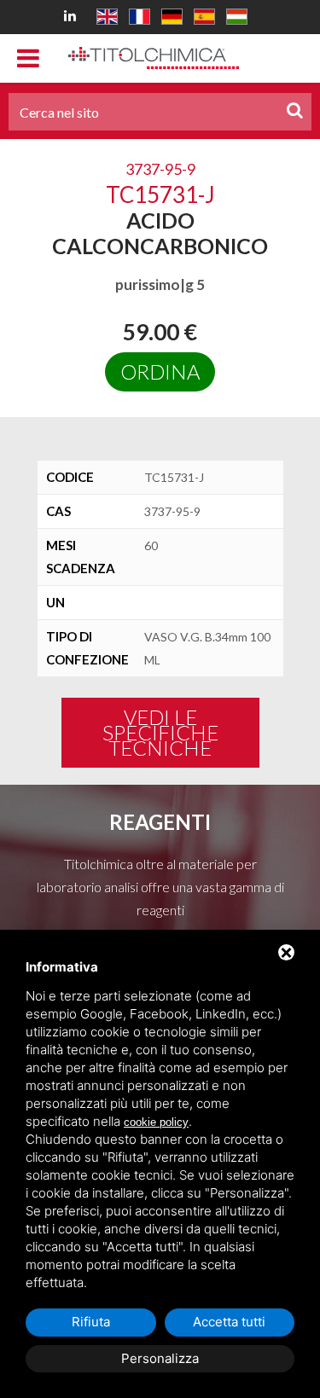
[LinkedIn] (72, 15)
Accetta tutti (229, 1322)
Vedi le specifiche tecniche (160, 732)
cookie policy (156, 1122)
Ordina (160, 371)
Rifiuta (91, 1322)
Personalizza (160, 1358)
